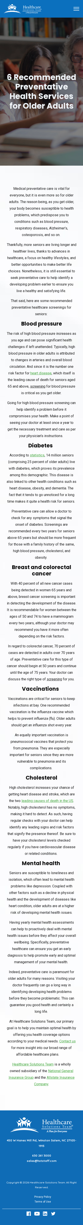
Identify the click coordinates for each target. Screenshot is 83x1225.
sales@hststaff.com (41, 1161)
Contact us (67, 1041)
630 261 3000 (41, 1155)
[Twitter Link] (54, 1213)
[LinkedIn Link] (45, 1213)
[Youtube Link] (37, 1213)
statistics (37, 455)
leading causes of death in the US (47, 801)
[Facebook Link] (29, 1213)
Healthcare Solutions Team (33, 1064)
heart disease (41, 373)
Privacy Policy (42, 1196)
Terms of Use (43, 1201)
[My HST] (22, 8)
